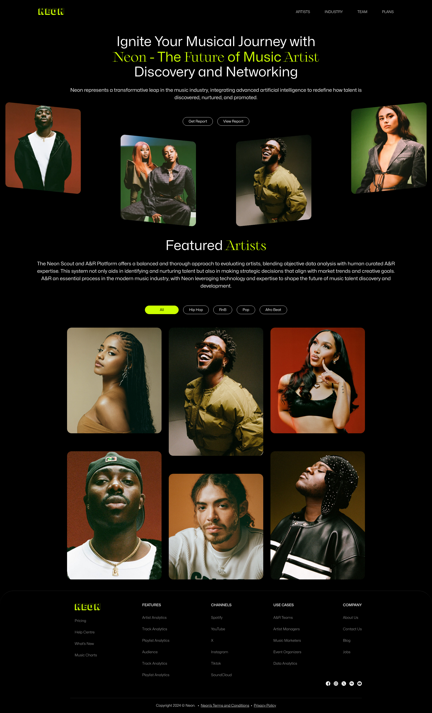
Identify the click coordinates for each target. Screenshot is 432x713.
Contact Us (352, 629)
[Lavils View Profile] (317, 380)
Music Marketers (287, 640)
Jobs (346, 652)
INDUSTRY (334, 12)
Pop (246, 310)
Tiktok (216, 663)
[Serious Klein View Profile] (114, 515)
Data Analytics (285, 663)
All (162, 310)
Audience (150, 652)
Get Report (198, 121)
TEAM (362, 12)
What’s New (84, 644)
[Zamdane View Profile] (216, 526)
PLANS (388, 12)
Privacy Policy (265, 705)
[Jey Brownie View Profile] (317, 515)
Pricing (80, 621)
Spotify (217, 617)
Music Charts (86, 655)
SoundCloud (221, 675)
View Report (233, 121)
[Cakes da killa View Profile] (216, 392)
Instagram (219, 652)
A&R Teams (283, 617)
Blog (346, 640)
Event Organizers (287, 652)
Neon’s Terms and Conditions (225, 705)
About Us (350, 617)
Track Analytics (154, 629)
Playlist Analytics (155, 640)
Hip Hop (196, 310)
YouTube (218, 629)
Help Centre (84, 632)
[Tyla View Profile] (114, 380)
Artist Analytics (154, 617)
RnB (222, 310)
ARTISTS (303, 12)
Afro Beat (273, 310)
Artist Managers (286, 629)
